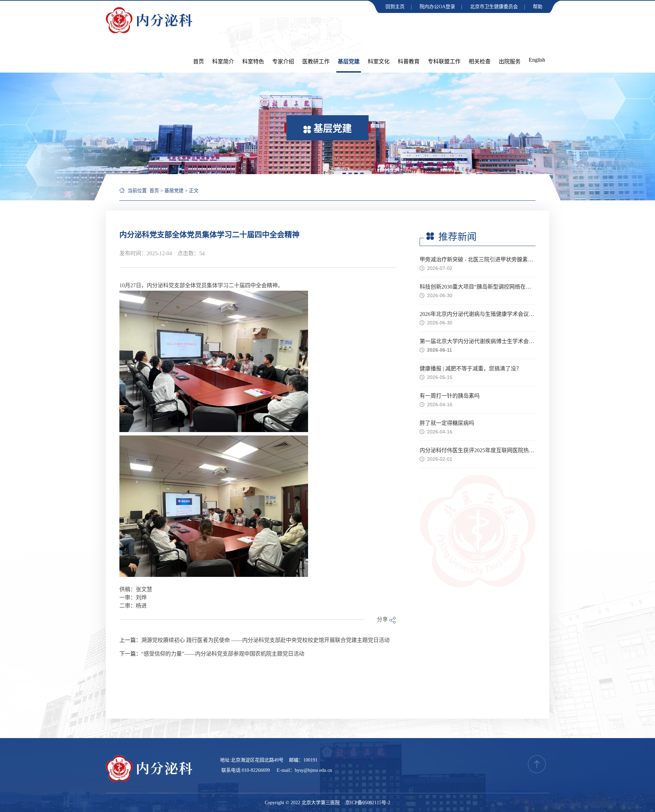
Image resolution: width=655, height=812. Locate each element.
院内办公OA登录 (437, 6)
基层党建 (349, 61)
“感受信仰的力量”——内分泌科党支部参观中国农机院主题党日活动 (222, 654)
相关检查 (480, 61)
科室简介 (223, 61)
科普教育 (409, 61)
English (537, 60)
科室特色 (253, 61)
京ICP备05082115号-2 (367, 802)
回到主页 (395, 6)
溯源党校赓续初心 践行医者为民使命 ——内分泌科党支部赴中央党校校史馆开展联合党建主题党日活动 (265, 640)
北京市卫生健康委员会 (494, 6)
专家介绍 (283, 61)
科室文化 (379, 61)
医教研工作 (316, 61)
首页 (198, 61)
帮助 (537, 6)
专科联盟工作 (444, 61)
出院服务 (510, 61)
